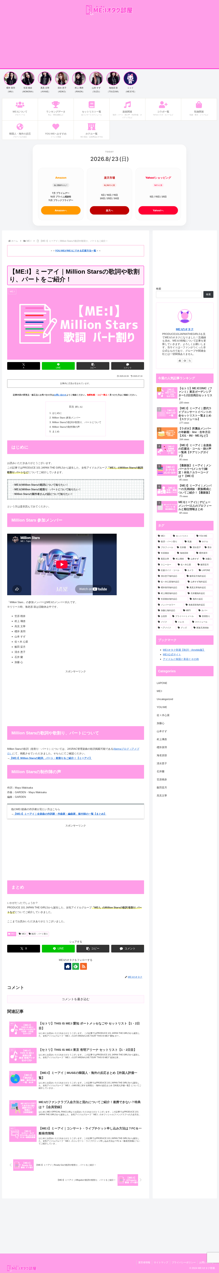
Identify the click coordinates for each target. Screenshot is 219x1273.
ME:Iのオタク (185, 329)
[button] (92, 366)
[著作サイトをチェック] (67, 966)
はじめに (57, 413)
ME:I (13, 934)
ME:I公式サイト (172, 654)
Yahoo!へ (158, 210)
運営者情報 (144, 1262)
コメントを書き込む (75, 999)
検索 (158, 288)
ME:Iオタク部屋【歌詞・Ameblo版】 (184, 649)
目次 (71, 406)
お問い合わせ (60, 395)
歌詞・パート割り (39, 934)
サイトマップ (161, 1262)
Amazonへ (61, 210)
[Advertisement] (109, 43)
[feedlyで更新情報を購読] (75, 966)
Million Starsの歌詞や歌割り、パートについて (76, 422)
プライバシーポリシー (184, 1262)
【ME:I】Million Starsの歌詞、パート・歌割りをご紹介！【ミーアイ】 (51, 758)
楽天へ (109, 210)
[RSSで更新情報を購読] (83, 966)
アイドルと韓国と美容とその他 (181, 659)
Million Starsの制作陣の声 (66, 427)
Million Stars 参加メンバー (66, 417)
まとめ (55, 431)
